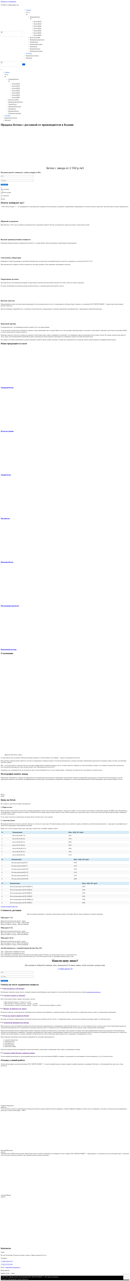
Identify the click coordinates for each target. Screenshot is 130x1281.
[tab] (65, 989)
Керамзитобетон (35, 49)
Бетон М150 (37, 23)
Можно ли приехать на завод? (15, 1009)
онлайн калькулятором (93, 992)
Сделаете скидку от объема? (14, 995)
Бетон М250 (37, 28)
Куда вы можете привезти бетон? (16, 1016)
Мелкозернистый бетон (37, 39)
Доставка (29, 53)
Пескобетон (33, 46)
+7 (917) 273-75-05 (7, 1264)
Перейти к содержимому (8, 1)
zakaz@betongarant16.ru (12, 1267)
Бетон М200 (37, 26)
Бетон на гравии (35, 37)
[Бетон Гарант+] (11, 36)
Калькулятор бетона (32, 55)
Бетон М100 (37, 21)
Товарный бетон (7, 387)
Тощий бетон (34, 42)
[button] (9, 906)
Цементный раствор (36, 44)
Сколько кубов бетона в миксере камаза (19, 1053)
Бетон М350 (37, 33)
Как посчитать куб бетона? (14, 988)
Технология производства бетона (16, 1023)
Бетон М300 (37, 30)
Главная (28, 10)
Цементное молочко (36, 51)
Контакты (29, 58)
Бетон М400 (37, 35)
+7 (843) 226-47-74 (13, 5)
